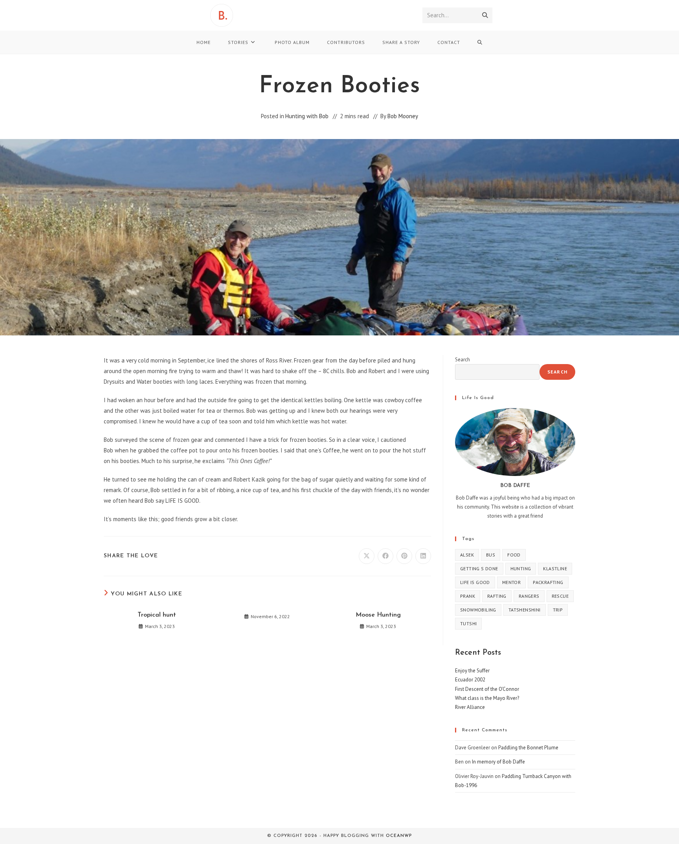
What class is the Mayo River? (487, 698)
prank (467, 596)
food (514, 555)
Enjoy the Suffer (472, 670)
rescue (560, 596)
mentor (511, 582)
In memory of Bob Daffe (498, 761)
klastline (555, 568)
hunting (520, 568)
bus (490, 555)
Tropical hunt (157, 615)
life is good (475, 582)
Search (462, 359)
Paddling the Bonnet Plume (528, 747)
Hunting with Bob (306, 116)
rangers (529, 596)
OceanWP (399, 836)
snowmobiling (478, 610)
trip (558, 610)
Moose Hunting (378, 615)
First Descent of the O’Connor (487, 689)
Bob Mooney (402, 116)
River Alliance (470, 707)
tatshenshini (524, 610)
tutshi (468, 623)
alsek (467, 555)
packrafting (548, 582)
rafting (496, 596)
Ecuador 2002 (470, 679)
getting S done (479, 568)
